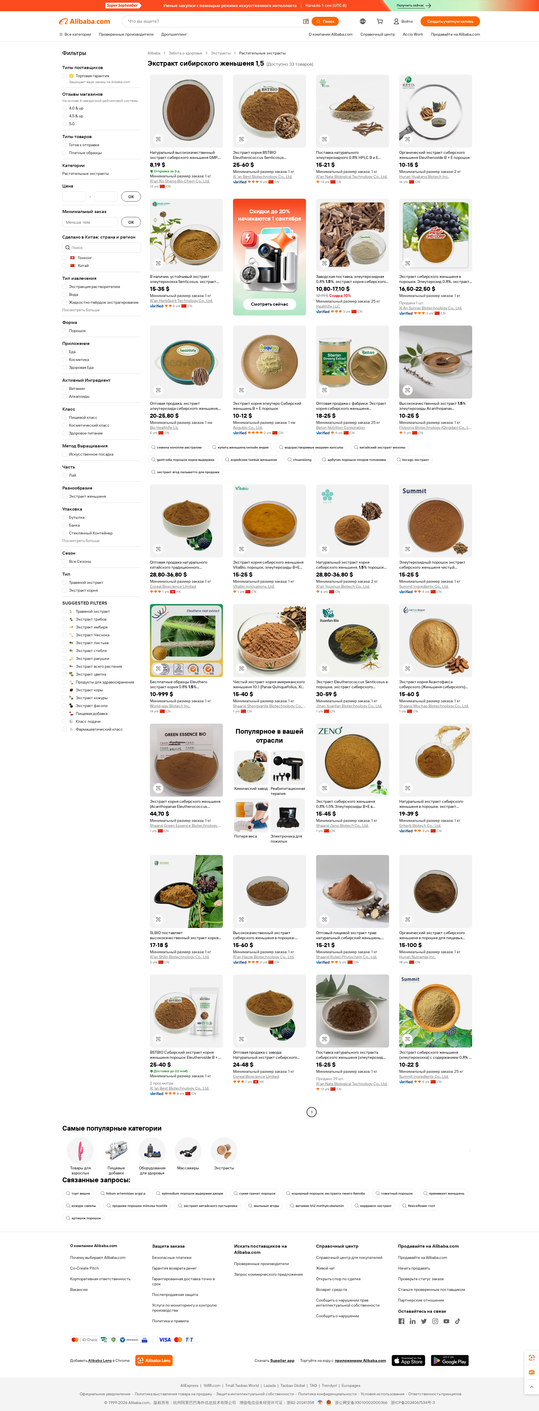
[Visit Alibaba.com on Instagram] (435, 1321)
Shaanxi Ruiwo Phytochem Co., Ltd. (346, 957)
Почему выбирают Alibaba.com (97, 1257)
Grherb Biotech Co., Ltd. (420, 825)
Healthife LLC (328, 306)
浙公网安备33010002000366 (361, 1402)
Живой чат (325, 1268)
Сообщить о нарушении (337, 1316)
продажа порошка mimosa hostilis (139, 1206)
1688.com (211, 1385)
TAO (313, 1385)
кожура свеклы (84, 1206)
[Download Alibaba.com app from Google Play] (450, 1360)
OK (131, 196)
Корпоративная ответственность (100, 1279)
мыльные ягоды (266, 1206)
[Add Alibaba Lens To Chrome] (154, 1360)
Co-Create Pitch (84, 1268)
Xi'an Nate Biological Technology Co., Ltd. (351, 176)
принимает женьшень (446, 1193)
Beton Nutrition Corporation (340, 427)
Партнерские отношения (421, 1300)
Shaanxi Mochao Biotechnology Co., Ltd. (434, 706)
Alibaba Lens (100, 1360)
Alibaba (154, 53)
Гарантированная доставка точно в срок (183, 1281)
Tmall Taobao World (242, 1385)
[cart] (381, 22)
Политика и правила (170, 1321)
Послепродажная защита (175, 1294)
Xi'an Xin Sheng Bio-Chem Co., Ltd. (180, 181)
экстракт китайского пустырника (210, 1206)
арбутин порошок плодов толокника (357, 460)
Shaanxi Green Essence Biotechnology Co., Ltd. (186, 825)
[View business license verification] (320, 1402)
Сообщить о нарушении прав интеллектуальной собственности (348, 1302)
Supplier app (282, 1360)
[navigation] (101, 583)
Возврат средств (331, 1289)
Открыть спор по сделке (338, 1279)
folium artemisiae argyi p (125, 1193)
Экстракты (221, 53)
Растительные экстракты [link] (262, 53)
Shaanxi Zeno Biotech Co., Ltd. (342, 825)
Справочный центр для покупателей (349, 1257)
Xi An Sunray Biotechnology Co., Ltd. (430, 308)
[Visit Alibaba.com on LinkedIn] (412, 1321)
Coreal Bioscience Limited (173, 586)
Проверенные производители (261, 1263)
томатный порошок (397, 1193)
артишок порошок (86, 1218)
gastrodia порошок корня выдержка (185, 460)
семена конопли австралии (179, 447)
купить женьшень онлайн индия (243, 447)
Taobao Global (292, 1385)
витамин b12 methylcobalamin (320, 1206)
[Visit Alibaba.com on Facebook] (401, 1321)
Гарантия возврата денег (174, 1268)
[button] (306, 21)
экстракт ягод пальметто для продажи (188, 472)
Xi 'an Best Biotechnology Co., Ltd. (262, 176)
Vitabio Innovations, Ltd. (254, 586)
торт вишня (81, 1193)
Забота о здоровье (185, 53)
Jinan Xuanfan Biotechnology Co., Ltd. (349, 706)
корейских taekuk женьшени (254, 460)
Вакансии (79, 1289)
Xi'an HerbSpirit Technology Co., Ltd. (181, 300)
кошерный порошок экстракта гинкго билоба (328, 1193)
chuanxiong (302, 460)
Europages (351, 1385)
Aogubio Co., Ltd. (247, 427)
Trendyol (329, 1385)
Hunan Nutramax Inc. (417, 957)
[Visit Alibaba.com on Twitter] (424, 1321)
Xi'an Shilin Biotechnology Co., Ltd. (179, 957)
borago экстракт (415, 460)
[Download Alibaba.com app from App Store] (408, 1360)
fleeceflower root (421, 1206)
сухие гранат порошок (257, 1193)
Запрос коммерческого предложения (268, 1274)
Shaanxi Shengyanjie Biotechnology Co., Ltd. (269, 706)
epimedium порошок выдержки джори (192, 1193)
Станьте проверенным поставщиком (431, 1289)
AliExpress (189, 1385)
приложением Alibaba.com (360, 1360)
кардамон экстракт (376, 1206)
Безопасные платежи (171, 1257)
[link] (531, 1357)
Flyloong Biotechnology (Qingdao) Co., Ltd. (435, 427)
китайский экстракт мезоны (382, 447)
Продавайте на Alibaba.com (422, 1257)
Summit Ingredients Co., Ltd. (424, 586)
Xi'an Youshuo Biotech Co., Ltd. (343, 586)
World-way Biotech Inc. (170, 706)
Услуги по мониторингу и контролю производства (184, 1307)
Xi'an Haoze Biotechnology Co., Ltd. (263, 957)
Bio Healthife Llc (164, 427)
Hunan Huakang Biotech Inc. (424, 176)
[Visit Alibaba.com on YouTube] (446, 1321)
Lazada (270, 1385)
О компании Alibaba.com (93, 1245)
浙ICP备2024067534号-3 (413, 1402)
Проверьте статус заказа (421, 1279)
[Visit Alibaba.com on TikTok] (457, 1321)
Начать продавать (414, 1268)
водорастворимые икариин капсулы (314, 447)
